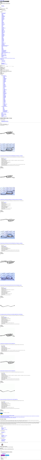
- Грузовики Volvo (5, 111)
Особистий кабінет (4, 439)
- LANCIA (4, 89)
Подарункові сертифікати (4, 435)
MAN (2, 48)
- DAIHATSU (4, 81)
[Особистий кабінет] (0, 4)
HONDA (3, 22)
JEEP (2, 25)
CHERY (3, 15)
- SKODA (4, 99)
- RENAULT (4, 97)
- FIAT (4, 82)
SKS (4, 346)
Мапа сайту (3, 432)
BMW (2, 14)
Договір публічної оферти (4, 429)
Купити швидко (2, 211)
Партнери (3, 436)
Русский (9, 3)
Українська (4, 3)
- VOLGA (4, 103)
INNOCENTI (3, 24)
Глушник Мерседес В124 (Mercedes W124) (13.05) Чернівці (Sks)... (7, 343)
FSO (2, 21)
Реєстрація (3, 5)
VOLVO (3, 43)
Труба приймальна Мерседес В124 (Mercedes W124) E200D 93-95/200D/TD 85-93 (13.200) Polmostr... (11, 314)
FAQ (2, 427)
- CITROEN (4, 79)
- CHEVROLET (5, 78)
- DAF (3, 107)
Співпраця (3, 428)
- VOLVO (4, 104)
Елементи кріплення (4, 53)
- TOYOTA (4, 102)
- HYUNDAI (4, 85)
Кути (2, 54)
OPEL (2, 33)
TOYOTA (3, 41)
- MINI (4, 92)
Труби (2, 56)
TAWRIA (3, 40)
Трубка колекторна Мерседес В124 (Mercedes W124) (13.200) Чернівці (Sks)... (9, 399)
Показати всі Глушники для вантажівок (6, 52)
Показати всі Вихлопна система (5, 45)
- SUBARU (4, 100)
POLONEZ (3, 34)
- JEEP (4, 87)
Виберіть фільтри (2, 73)
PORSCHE (3, 35)
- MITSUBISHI (4, 93)
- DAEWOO (4, 80)
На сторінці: (1, 125)
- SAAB (4, 98)
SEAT (2, 37)
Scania (2, 49)
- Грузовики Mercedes (5, 110)
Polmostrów (5, 158)
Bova (2, 46)
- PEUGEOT (4, 95)
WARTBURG (3, 44)
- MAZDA (4, 91)
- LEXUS (4, 90)
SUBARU (3, 39)
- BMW (4, 77)
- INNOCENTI (4, 86)
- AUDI (4, 76)
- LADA (4, 88)
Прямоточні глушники (4, 55)
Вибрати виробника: (2, 124)
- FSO (3, 83)
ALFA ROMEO (3, 13)
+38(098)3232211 (3, 60)
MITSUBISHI (3, 31)
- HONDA (4, 84)
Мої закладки (3, 440)
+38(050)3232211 (2, 59)
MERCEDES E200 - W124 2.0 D (5, 121)
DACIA (3, 17)
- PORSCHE (4, 96)
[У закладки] (0, 354)
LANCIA (3, 27)
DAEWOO (3, 18)
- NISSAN (4, 94)
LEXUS (3, 28)
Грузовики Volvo (4, 51)
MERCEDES (3, 30)
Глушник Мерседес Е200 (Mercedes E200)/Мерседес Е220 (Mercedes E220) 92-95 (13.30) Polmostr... (11, 199)
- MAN (3, 108)
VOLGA (3, 42)
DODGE (3, 19)
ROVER (3, 36)
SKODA (3, 38)
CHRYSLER (3, 16)
